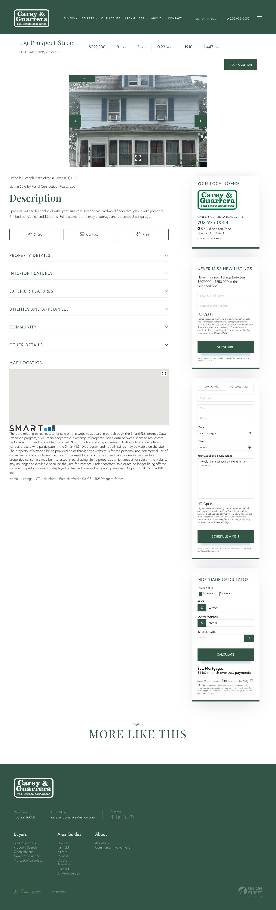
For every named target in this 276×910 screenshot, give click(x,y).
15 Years (225, 593)
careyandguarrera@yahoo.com (73, 817)
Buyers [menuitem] (69, 18)
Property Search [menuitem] (25, 847)
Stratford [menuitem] (63, 864)
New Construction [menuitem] (27, 856)
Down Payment (208, 616)
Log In (215, 19)
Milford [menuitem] (62, 851)
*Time (201, 441)
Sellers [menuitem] (88, 18)
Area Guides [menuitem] (134, 18)
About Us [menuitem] (102, 843)
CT (38, 478)
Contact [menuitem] (175, 18)
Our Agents (217, 238)
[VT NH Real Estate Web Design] (250, 891)
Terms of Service (207, 551)
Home (13, 478)
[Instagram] (131, 817)
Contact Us (204, 238)
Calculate (226, 654)
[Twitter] (125, 817)
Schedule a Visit (239, 386)
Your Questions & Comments (215, 455)
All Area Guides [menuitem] (68, 873)
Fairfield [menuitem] (63, 847)
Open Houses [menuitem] (23, 851)
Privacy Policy (221, 333)
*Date (201, 427)
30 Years (208, 593)
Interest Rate (207, 632)
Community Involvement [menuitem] (112, 847)
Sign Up (200, 19)
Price (201, 601)
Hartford (50, 478)
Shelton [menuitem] (62, 843)
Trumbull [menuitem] (63, 869)
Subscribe (225, 347)
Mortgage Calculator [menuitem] (29, 860)
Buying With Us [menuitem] (25, 843)
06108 (86, 478)
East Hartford (69, 478)
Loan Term (205, 588)
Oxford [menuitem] (62, 860)
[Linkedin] (118, 817)
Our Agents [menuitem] (111, 18)
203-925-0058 (239, 18)
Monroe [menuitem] (62, 856)
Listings (26, 478)
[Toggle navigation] (259, 18)
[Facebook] (112, 817)
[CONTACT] (240, 64)
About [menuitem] (156, 18)
